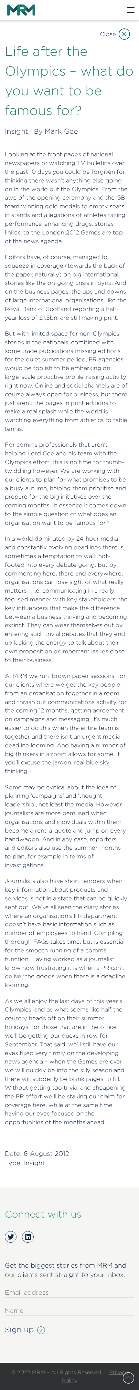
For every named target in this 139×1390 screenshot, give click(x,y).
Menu (131, 10)
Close (108, 34)
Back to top (128, 1378)
